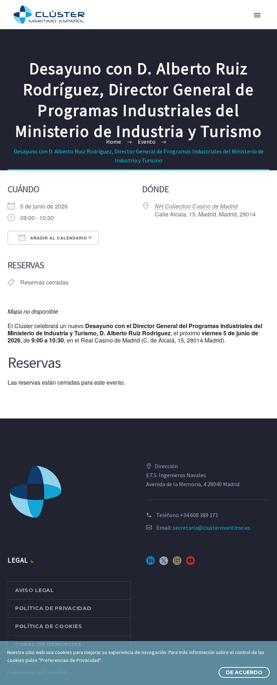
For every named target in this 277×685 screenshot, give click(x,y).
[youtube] (190, 563)
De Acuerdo (244, 672)
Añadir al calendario (58, 238)
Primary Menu (257, 15)
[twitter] (163, 563)
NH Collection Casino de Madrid (196, 206)
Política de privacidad (53, 608)
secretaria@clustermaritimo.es (211, 527)
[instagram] (177, 563)
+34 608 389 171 (199, 515)
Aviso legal (34, 590)
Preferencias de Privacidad (36, 672)
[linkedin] (150, 563)
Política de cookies (48, 626)
